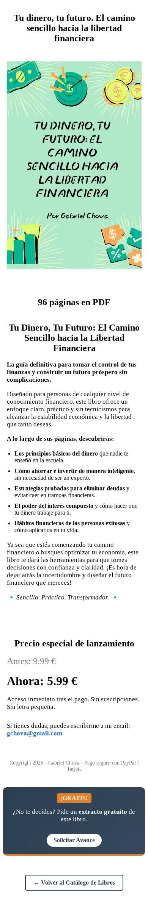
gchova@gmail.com (34, 733)
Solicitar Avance (74, 840)
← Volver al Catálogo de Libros (74, 882)
